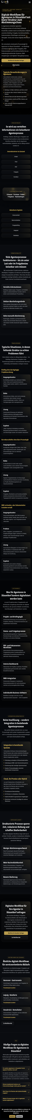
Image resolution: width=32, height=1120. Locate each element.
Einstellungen (19, 1116)
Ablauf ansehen (16, 65)
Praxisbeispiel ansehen (9, 988)
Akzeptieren (12, 1116)
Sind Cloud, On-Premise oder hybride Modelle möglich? (14, 1092)
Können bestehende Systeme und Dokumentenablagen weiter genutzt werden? (14, 1085)
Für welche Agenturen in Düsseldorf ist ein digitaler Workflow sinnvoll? (14, 1069)
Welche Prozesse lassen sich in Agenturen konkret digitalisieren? (14, 1099)
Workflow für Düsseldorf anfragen (16, 60)
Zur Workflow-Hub (16, 937)
